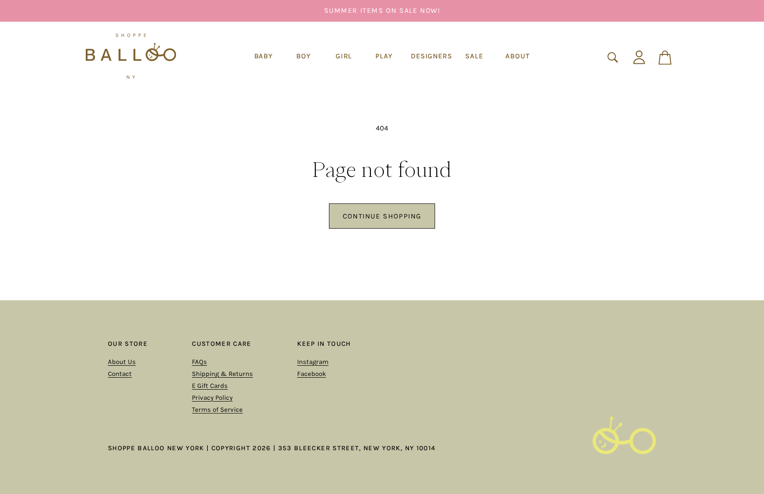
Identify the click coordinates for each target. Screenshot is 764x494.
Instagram (313, 362)
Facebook (311, 374)
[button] (263, 56)
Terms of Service (217, 410)
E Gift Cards (210, 386)
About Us (122, 362)
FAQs (199, 362)
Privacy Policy (212, 398)
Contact (120, 374)
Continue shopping (382, 216)
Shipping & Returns (222, 374)
